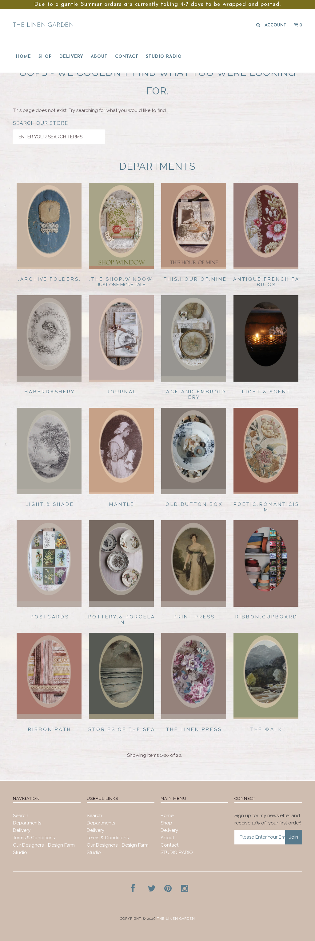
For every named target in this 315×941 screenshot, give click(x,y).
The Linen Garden (43, 25)
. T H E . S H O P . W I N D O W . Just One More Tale (121, 282)
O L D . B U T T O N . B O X (193, 504)
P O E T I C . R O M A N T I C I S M (265, 507)
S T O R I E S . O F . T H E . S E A (121, 729)
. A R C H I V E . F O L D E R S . (49, 279)
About (99, 56)
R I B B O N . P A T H (49, 729)
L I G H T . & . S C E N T (265, 392)
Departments (27, 823)
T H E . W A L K (265, 729)
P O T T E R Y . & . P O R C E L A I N (121, 619)
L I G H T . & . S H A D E (49, 504)
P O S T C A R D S (49, 617)
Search (20, 815)
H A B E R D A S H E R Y (49, 392)
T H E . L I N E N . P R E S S (193, 729)
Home (23, 56)
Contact (126, 56)
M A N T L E (121, 504)
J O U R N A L (121, 392)
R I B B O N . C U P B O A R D (266, 617)
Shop (45, 56)
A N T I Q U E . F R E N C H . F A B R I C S (265, 282)
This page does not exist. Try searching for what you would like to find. (90, 110)
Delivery (71, 56)
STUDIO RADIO (164, 56)
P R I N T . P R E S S (193, 617)
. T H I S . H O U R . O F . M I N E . (193, 282)
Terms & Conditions (34, 837)
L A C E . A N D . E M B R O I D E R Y (193, 394)
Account (275, 25)
